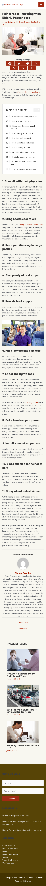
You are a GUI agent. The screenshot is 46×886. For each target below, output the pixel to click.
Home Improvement (10, 854)
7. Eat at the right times (20, 147)
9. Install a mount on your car (22, 157)
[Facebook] (10, 63)
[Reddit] (27, 63)
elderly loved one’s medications (31, 224)
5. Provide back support (20, 138)
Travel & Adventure (10, 860)
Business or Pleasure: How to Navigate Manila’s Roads (22, 710)
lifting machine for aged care (28, 92)
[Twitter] (19, 63)
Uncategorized (8, 863)
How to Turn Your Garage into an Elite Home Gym (22, 830)
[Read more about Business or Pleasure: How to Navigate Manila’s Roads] (23, 695)
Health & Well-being (10, 848)
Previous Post (23, 622)
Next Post (23, 628)
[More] (32, 68)
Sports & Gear (8, 857)
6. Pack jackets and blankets (22, 143)
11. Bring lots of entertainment (23, 169)
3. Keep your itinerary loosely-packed (23, 127)
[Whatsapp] (23, 68)
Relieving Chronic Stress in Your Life (23, 746)
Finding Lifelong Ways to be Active (15, 816)
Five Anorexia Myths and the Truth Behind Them (21, 674)
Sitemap (27, 881)
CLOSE (37, 110)
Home (4, 851)
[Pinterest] (14, 68)
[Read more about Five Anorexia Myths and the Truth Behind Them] (23, 659)
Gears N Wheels (8, 22)
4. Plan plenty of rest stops (22, 133)
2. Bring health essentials (21, 121)
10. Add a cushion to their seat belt (23, 163)
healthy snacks (32, 402)
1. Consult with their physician (23, 116)
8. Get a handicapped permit (22, 152)
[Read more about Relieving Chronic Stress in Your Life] (23, 731)
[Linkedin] (36, 63)
